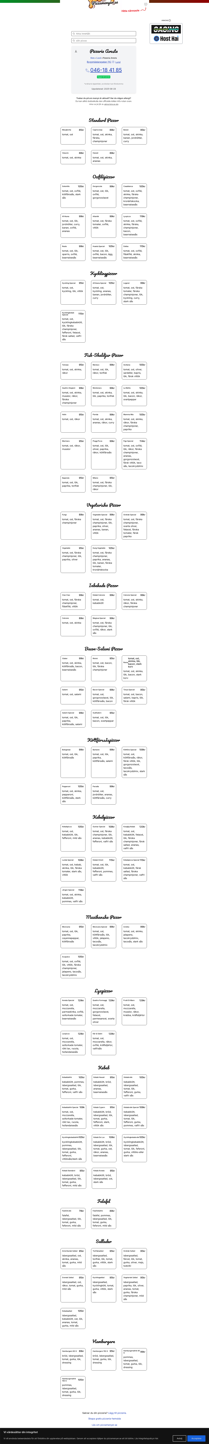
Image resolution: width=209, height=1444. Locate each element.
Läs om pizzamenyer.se (104, 1424)
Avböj (179, 1438)
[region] (104, 1436)
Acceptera (196, 1438)
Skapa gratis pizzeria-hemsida (104, 1418)
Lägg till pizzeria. (117, 1413)
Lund (98, 58)
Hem (92, 58)
